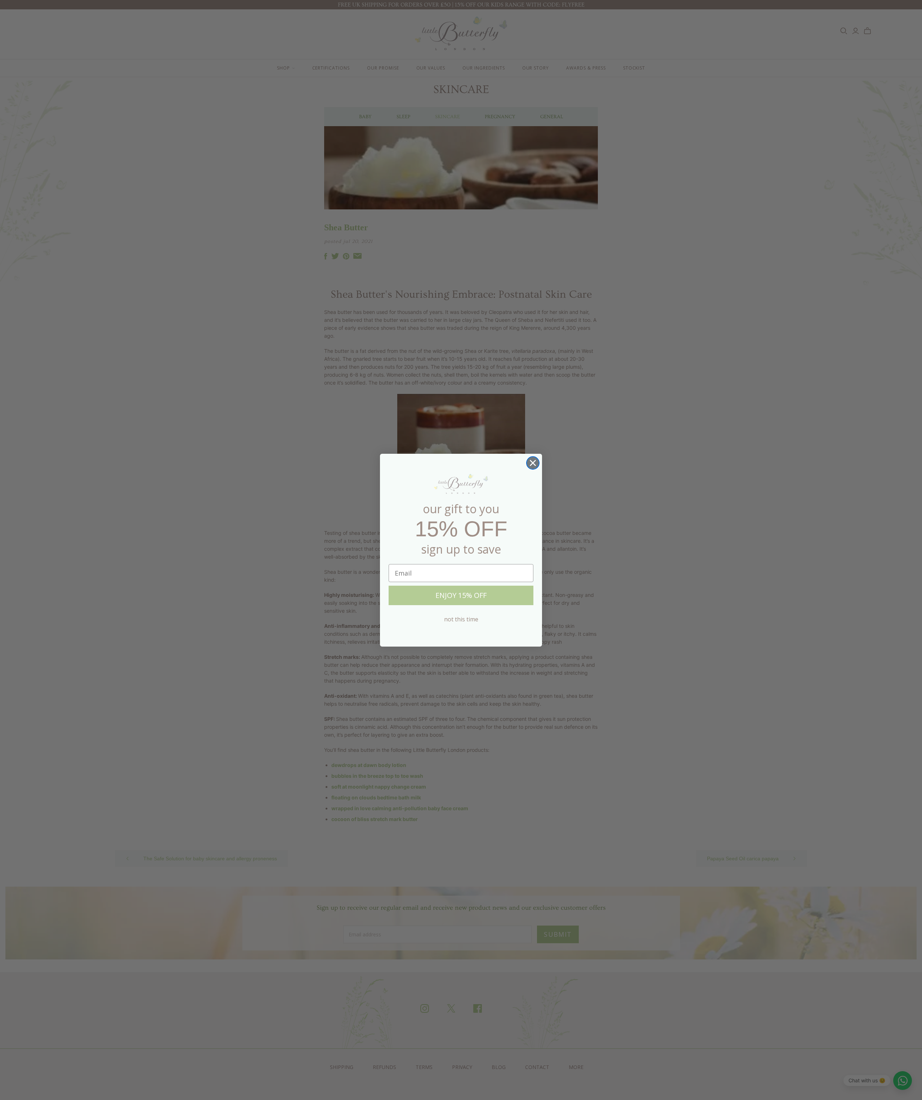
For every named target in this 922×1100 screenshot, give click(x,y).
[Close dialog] (533, 463)
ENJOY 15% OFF (461, 595)
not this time (461, 619)
